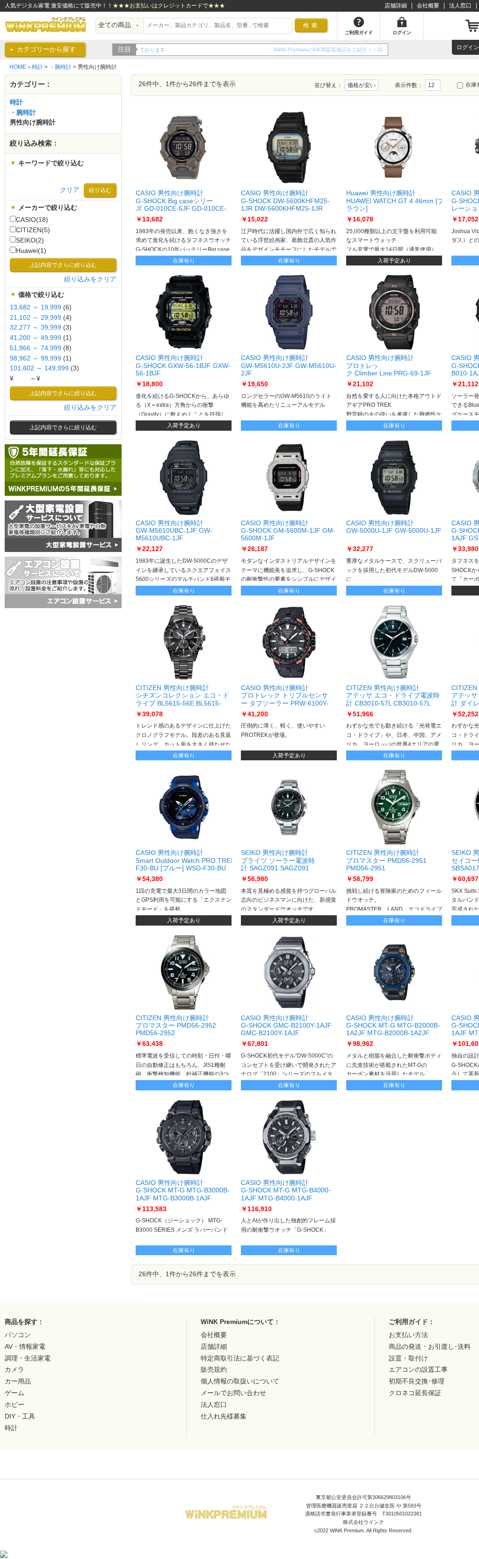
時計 (37, 67)
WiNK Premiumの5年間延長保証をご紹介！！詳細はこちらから (213, 49)
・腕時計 (60, 67)
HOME (17, 67)
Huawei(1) (31, 250)
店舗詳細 (396, 5)
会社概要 (428, 5)
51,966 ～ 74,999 (35, 348)
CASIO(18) (32, 219)
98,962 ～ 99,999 (35, 358)
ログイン (468, 47)
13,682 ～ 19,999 (35, 307)
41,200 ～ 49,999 (35, 337)
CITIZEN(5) (33, 230)
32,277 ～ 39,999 (35, 327)
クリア (70, 189)
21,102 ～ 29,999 (35, 317)
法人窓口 (460, 5)
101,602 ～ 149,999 (39, 368)
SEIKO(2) (30, 240)
